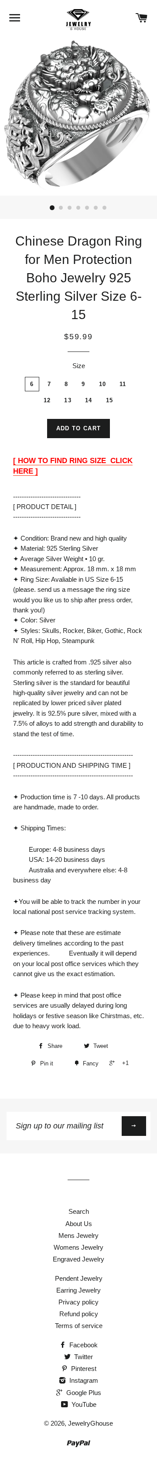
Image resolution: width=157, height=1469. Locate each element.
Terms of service (78, 1325)
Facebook (83, 1345)
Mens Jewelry (78, 1235)
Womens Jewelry (78, 1247)
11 (122, 384)
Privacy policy (78, 1302)
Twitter (82, 1356)
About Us (78, 1223)
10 (102, 384)
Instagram (83, 1380)
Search (78, 1211)
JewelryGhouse (90, 1423)
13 (68, 400)
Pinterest (82, 1368)
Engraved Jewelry (78, 1259)
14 (88, 400)
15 (109, 400)
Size (78, 365)
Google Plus (83, 1392)
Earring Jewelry (78, 1290)
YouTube (83, 1404)
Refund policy (78, 1314)
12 (47, 400)
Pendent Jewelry (78, 1278)
